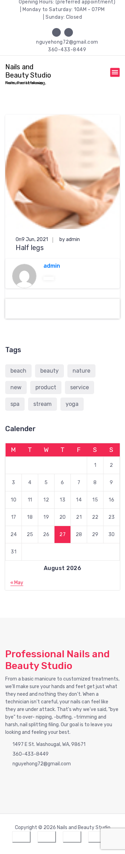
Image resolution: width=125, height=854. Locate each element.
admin (51, 266)
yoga (72, 404)
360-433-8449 (67, 50)
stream (42, 404)
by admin (69, 239)
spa (14, 404)
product (45, 387)
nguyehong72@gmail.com (67, 42)
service (79, 387)
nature (81, 370)
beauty (49, 370)
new (16, 387)
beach (18, 370)
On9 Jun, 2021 (32, 239)
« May (16, 583)
